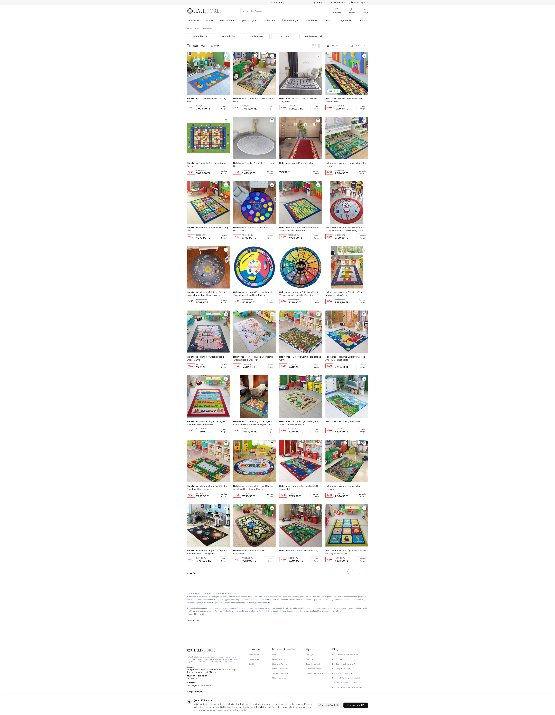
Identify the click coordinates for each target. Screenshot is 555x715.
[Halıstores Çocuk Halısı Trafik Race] (254, 73)
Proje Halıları (345, 20)
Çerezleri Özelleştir (329, 705)
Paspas (328, 20)
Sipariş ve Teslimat (280, 664)
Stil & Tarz (269, 20)
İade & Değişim (278, 659)
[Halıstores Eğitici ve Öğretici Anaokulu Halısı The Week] (208, 396)
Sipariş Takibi (321, 2)
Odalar (209, 20)
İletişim (354, 2)
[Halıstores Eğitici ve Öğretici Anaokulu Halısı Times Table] (300, 202)
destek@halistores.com (199, 685)
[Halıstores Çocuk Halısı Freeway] (346, 461)
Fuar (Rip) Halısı (256, 36)
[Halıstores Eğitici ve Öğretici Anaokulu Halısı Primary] (208, 461)
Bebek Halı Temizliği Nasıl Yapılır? (346, 678)
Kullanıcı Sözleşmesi (314, 673)
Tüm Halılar (193, 20)
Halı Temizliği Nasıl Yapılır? (343, 673)
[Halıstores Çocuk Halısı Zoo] (346, 396)
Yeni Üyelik (310, 655)
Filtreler (358, 46)
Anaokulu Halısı (200, 36)
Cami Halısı (284, 36)
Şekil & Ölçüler (249, 20)
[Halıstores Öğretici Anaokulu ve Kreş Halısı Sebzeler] (346, 525)
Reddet (260, 707)
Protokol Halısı (228, 36)
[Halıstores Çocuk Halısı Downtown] (254, 525)
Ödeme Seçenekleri (280, 668)
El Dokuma (311, 20)
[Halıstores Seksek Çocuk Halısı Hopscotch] (300, 461)
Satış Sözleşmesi (313, 664)
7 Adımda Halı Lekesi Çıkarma (344, 682)
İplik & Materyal (290, 20)
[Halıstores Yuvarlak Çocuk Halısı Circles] (254, 202)
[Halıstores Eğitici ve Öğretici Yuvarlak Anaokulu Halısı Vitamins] (300, 267)
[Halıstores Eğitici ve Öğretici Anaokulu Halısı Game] (346, 267)
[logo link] (204, 10)
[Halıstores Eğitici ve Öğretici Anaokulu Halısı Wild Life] (300, 396)
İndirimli (364, 20)
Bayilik (251, 664)
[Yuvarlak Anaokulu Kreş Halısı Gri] (254, 138)
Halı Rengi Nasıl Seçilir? (341, 668)
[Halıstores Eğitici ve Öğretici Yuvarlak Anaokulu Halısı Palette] (254, 267)
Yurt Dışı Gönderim (280, 673)
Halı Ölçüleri (337, 659)
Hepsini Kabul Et (356, 705)
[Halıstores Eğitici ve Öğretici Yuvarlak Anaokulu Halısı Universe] (208, 267)
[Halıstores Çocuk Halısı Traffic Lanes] (346, 138)
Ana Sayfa (194, 29)
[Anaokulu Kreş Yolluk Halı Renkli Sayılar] (346, 73)
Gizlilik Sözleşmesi (313, 668)
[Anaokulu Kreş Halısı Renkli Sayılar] (208, 138)
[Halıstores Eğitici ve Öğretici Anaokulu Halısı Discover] (254, 332)
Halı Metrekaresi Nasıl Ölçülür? (345, 655)
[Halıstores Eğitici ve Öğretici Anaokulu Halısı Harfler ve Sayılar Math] (254, 396)
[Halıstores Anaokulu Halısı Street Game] (208, 332)
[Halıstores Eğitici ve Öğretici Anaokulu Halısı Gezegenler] (208, 525)
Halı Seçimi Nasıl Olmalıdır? (343, 664)
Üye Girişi (310, 659)
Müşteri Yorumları (279, 678)
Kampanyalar (339, 2)
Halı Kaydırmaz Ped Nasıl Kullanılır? (347, 687)
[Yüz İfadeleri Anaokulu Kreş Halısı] (208, 73)
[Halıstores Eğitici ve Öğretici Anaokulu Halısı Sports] (346, 332)
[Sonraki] (365, 571)
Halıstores (192, 98)
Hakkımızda (254, 659)
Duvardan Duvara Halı (312, 36)
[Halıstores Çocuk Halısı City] (300, 525)
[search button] (243, 11)
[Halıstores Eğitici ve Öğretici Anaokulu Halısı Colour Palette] (254, 461)
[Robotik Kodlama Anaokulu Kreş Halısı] (300, 73)
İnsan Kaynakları (256, 655)
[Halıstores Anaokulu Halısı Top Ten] (208, 202)
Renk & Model (227, 20)
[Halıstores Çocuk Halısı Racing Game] (300, 332)
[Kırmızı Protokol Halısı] (300, 138)
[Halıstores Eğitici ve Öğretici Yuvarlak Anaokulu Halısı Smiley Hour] (346, 202)
